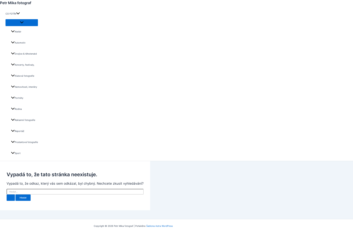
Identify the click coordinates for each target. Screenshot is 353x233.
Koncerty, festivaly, (24, 64)
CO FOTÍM (11, 13)
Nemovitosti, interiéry (26, 86)
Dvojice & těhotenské (26, 53)
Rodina (18, 109)
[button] (18, 13)
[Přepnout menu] (22, 22)
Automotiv (20, 42)
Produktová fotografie (26, 142)
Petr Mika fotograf (15, 3)
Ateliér (18, 31)
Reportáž (19, 131)
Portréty (19, 98)
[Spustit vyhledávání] (11, 197)
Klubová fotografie (24, 75)
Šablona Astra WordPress (159, 226)
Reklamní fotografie (25, 120)
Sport (18, 153)
